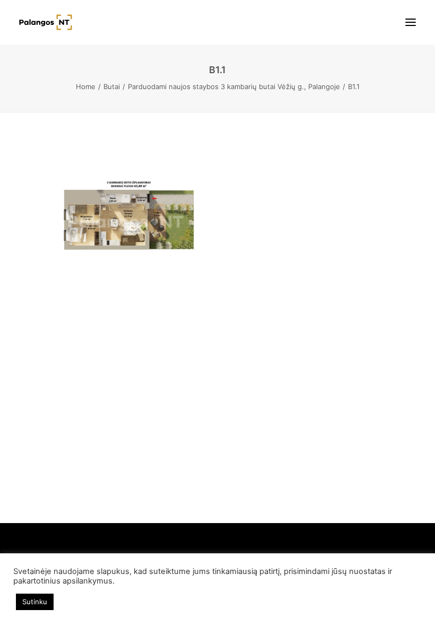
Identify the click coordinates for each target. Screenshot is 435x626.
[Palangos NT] (45, 22)
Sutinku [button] (34, 601)
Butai (111, 86)
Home (85, 86)
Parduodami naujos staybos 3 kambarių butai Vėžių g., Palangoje (234, 86)
